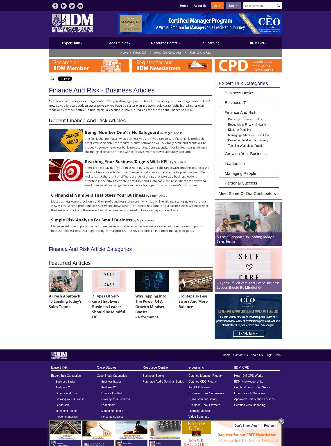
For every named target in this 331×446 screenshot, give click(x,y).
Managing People (240, 173)
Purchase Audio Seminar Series (163, 381)
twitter (72, 6)
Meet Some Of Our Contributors (247, 193)
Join (217, 5)
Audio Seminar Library (202, 399)
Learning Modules (199, 410)
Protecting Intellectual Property (248, 140)
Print (52, 78)
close (281, 421)
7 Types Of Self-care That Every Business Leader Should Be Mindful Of (108, 307)
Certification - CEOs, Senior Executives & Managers (252, 390)
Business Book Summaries (206, 393)
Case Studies (107, 367)
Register (270, 425)
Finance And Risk (200, 52)
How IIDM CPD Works (248, 375)
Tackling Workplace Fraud (245, 145)
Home (184, 5)
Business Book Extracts (204, 405)
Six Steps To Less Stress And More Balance (193, 301)
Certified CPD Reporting (249, 405)
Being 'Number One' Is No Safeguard (122, 132)
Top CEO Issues (199, 387)
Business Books (153, 375)
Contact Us (240, 355)
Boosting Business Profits (245, 119)
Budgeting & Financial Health (247, 124)
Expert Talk (139, 52)
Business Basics (239, 92)
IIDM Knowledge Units (248, 381)
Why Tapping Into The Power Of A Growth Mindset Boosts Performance (150, 307)
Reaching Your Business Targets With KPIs (127, 161)
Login (233, 5)
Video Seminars (198, 416)
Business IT (235, 102)
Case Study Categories (112, 375)
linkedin (64, 6)
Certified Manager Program (205, 375)
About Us (200, 5)
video (80, 6)
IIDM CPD (241, 367)
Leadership (235, 163)
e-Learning (196, 367)
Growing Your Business (246, 153)
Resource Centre (155, 367)
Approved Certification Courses (254, 399)
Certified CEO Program (203, 381)
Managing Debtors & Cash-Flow (248, 135)
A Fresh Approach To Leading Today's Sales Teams (65, 301)
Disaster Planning (239, 129)
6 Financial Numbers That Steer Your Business (98, 195)
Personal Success (241, 183)
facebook (55, 6)
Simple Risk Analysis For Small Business (91, 220)
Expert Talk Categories (167, 52)
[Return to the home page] (72, 32)
